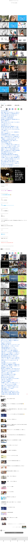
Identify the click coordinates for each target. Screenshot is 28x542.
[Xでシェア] (7, 109)
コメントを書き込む (14, 532)
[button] (21, 109)
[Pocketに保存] (15, 109)
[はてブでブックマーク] (12, 109)
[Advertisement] (14, 9)
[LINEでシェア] (18, 109)
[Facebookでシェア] (9, 109)
